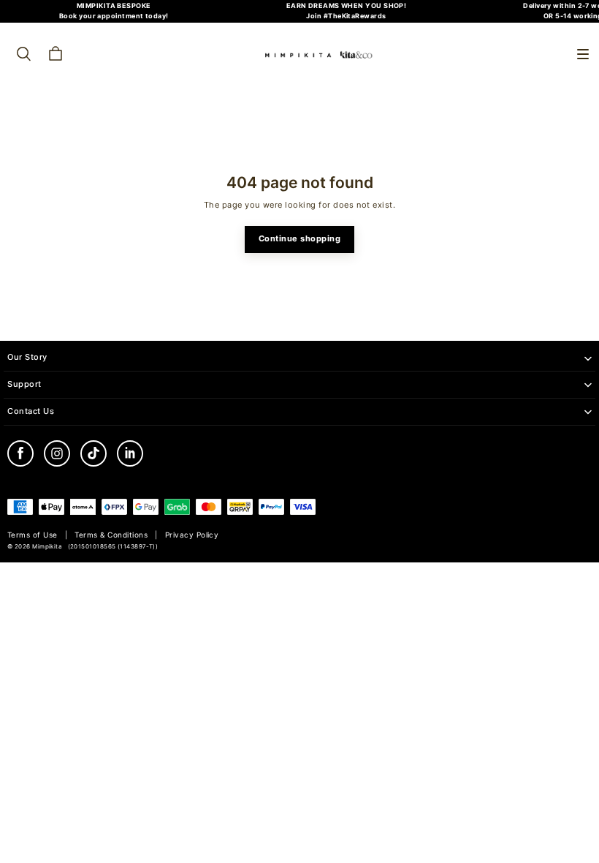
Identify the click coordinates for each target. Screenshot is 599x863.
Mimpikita (47, 546)
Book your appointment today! (114, 16)
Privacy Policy (192, 535)
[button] (583, 54)
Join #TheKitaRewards (346, 16)
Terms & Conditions (111, 535)
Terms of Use (32, 535)
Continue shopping (300, 239)
